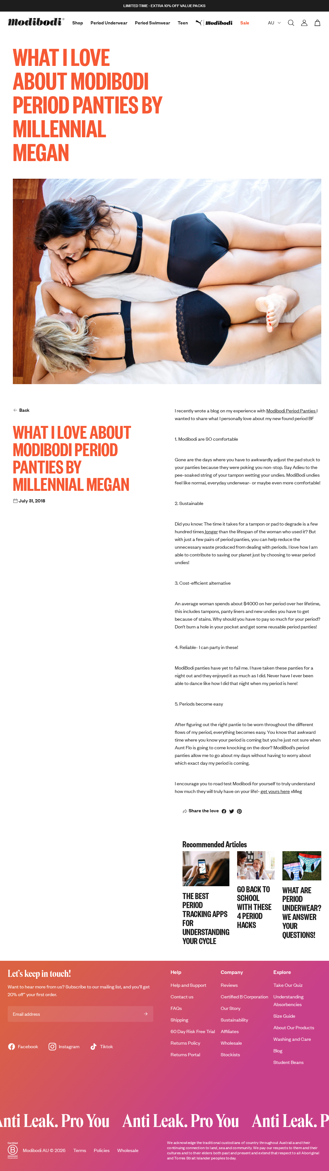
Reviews (229, 985)
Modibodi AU (36, 1150)
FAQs (176, 1008)
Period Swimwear (152, 22)
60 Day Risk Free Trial (193, 1031)
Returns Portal (185, 1054)
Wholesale (231, 1043)
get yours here (275, 791)
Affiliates (230, 1031)
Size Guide (284, 1016)
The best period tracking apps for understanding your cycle (205, 918)
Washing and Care (292, 1039)
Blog (277, 1051)
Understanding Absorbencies (288, 1000)
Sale (244, 22)
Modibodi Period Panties (291, 411)
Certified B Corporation (244, 997)
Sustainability (234, 1020)
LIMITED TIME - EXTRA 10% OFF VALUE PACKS (164, 5)
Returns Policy (185, 1043)
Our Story (230, 1008)
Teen (183, 22)
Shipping (179, 1020)
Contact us (182, 997)
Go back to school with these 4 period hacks (254, 906)
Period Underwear (109, 22)
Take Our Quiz (288, 985)
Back (24, 410)
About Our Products (293, 1027)
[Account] (304, 23)
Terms (79, 1150)
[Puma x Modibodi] (218, 23)
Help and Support (188, 985)
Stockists (230, 1054)
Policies (102, 1150)
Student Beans (288, 1062)
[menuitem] (218, 23)
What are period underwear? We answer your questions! (301, 912)
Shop (77, 22)
